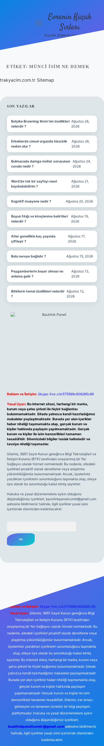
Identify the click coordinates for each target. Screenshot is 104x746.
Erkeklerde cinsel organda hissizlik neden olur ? (39, 143)
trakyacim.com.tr (17, 80)
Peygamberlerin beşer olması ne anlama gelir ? (37, 273)
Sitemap (45, 80)
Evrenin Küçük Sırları (70, 22)
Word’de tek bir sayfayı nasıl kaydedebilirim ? (34, 183)
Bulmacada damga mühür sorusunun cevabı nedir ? (40, 163)
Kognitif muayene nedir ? (31, 201)
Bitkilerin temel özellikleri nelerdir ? (38, 293)
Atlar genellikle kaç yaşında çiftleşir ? (33, 238)
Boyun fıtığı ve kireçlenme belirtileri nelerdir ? (39, 218)
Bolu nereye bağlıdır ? (28, 256)
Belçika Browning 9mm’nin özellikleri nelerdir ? (40, 123)
